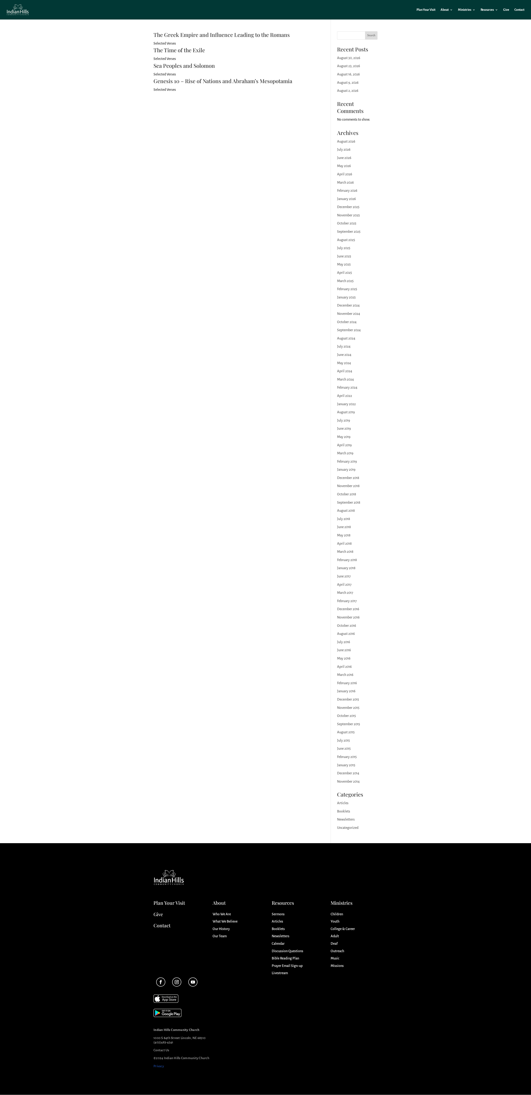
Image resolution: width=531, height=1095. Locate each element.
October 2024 (347, 322)
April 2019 (344, 445)
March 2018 (345, 552)
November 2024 (348, 314)
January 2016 (346, 691)
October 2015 (346, 716)
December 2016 (348, 609)
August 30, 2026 (348, 58)
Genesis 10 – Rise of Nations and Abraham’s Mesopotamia (222, 81)
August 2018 (346, 511)
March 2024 (345, 379)
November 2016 (348, 617)
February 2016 (347, 683)
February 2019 (347, 461)
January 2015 (346, 765)
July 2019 (343, 420)
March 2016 (345, 675)
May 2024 (344, 363)
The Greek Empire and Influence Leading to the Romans (221, 34)
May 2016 (344, 658)
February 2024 (347, 387)
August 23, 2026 (348, 66)
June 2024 (344, 355)
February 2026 (347, 191)
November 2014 (348, 781)
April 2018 (344, 544)
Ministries (464, 9)
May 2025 (344, 264)
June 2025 (344, 256)
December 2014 (348, 773)
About (445, 9)
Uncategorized (347, 828)
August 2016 (346, 634)
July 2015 (343, 740)
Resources (487, 9)
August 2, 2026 (347, 91)
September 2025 (348, 232)
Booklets (343, 811)
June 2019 (344, 428)
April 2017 (344, 585)
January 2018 (346, 568)
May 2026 (344, 166)
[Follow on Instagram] (176, 982)
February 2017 (347, 601)
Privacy (158, 1066)
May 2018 (344, 535)
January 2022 (346, 404)
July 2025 (343, 248)
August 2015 (346, 732)
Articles (342, 803)
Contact (519, 9)
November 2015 (348, 708)
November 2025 (348, 215)
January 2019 (346, 470)
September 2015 (348, 724)
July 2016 (343, 642)
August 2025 (346, 240)
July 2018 (343, 519)
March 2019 (345, 453)
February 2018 (347, 560)
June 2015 (344, 749)
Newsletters (346, 819)
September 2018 (348, 502)
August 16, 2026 (348, 74)
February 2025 (347, 289)
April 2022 (344, 396)
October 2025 (346, 223)
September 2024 (349, 330)
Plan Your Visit (426, 9)
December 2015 (348, 699)
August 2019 (346, 412)
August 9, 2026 (348, 83)
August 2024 (346, 338)
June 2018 (344, 527)
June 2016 (344, 650)
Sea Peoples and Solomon (184, 65)
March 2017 (345, 593)
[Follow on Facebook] (160, 982)
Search (371, 35)
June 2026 (344, 158)
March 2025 (345, 281)
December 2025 (348, 207)
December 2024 (348, 305)
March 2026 (345, 182)
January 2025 (346, 297)
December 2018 (348, 478)
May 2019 (344, 437)
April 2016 (344, 667)
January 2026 (346, 199)
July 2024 (344, 346)
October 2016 (346, 626)
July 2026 (344, 150)
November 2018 (348, 486)
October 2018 (346, 494)
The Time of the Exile (179, 50)
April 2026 (344, 174)
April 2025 (344, 273)
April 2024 (344, 371)
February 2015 (347, 757)
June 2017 (344, 576)
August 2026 (346, 141)
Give (506, 9)
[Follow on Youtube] (192, 982)
